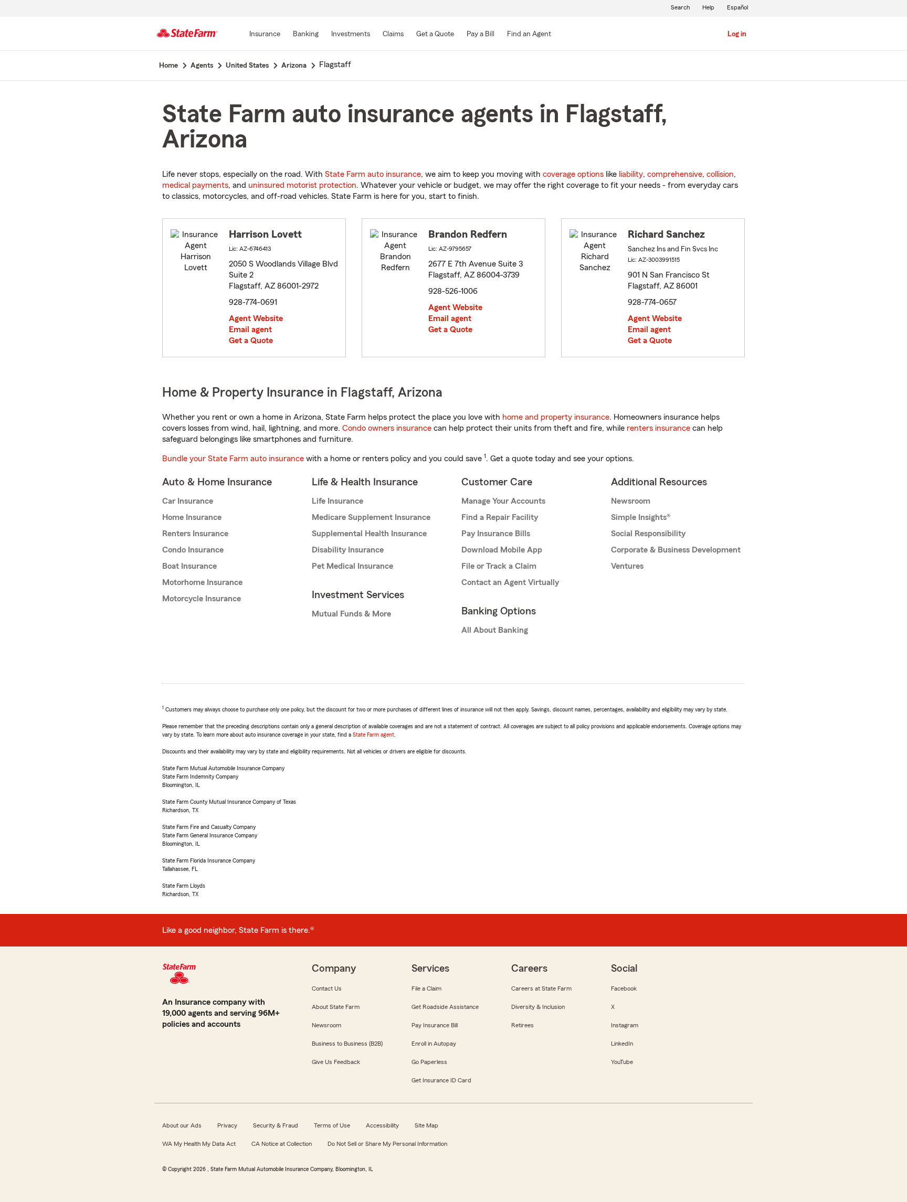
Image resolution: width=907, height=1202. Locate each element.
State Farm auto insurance (373, 174)
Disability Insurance (348, 550)
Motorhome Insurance (202, 582)
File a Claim (426, 988)
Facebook (624, 988)
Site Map (426, 1125)
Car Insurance (187, 501)
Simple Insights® (640, 517)
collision (720, 174)
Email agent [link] (250, 329)
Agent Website (256, 318)
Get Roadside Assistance (445, 1007)
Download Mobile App (501, 550)
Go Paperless (429, 1062)
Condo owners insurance (386, 428)
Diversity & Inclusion (538, 1007)
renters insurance (658, 428)
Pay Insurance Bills (495, 533)
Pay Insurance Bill (435, 1025)
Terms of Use (332, 1125)
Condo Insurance (193, 550)
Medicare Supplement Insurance (371, 517)
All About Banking (494, 630)
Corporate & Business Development (676, 550)
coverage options (573, 174)
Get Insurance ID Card (441, 1080)
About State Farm (336, 1007)
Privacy (227, 1125)
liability (631, 174)
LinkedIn (622, 1043)
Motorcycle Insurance (201, 598)
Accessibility (382, 1125)
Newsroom (630, 501)
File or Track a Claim (498, 566)
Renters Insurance (195, 533)
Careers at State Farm (541, 988)
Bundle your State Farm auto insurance (233, 458)
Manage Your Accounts (503, 501)
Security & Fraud (275, 1125)
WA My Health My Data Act (199, 1144)
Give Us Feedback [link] (336, 1062)
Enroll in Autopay (434, 1043)
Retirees (522, 1025)
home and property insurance (555, 417)
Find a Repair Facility (499, 517)
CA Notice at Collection (281, 1144)
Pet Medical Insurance (352, 566)
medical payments (195, 185)
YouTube (622, 1062)
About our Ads (182, 1125)
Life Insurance (337, 501)
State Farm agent (373, 734)
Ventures (627, 566)
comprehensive (674, 174)
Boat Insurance (189, 566)
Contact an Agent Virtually (510, 582)
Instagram (624, 1025)
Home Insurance (192, 517)
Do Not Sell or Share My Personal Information (387, 1144)
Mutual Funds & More (351, 614)
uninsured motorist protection (302, 185)
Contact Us (327, 988)
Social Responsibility (648, 533)
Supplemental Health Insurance (369, 533)
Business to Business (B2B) (347, 1043)
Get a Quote (251, 340)
